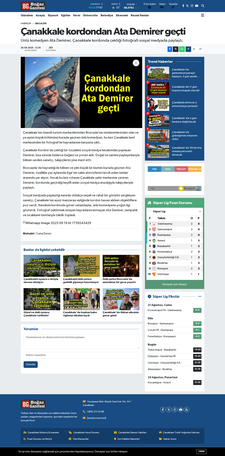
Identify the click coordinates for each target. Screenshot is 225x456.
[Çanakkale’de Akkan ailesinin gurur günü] (121, 299)
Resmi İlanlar (140, 15)
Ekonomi (122, 15)
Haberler (26, 23)
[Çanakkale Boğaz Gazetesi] (33, 6)
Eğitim (65, 15)
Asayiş (40, 15)
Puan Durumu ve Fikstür (39, 439)
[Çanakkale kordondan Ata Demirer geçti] (81, 92)
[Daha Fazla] (188, 49)
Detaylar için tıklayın (174, 284)
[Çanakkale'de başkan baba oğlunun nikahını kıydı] (81, 299)
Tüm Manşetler (81, 439)
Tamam (201, 451)
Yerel (76, 15)
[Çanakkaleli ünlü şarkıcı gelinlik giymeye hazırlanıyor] (81, 265)
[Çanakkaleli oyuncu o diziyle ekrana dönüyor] (42, 265)
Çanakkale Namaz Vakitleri (132, 432)
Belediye (107, 15)
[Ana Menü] (202, 15)
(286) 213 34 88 (95, 411)
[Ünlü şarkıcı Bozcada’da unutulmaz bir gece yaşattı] (121, 265)
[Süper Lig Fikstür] (199, 296)
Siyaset (53, 15)
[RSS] (186, 409)
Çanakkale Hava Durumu (86, 432)
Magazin (40, 23)
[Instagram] (174, 409)
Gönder (31, 364)
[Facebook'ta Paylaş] (170, 49)
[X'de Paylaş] (175, 49)
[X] (168, 409)
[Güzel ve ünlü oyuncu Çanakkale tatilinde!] (42, 299)
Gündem (27, 15)
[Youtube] (180, 409)
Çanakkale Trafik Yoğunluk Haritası (181, 432)
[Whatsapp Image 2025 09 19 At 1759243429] (57, 223)
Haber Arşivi (169, 439)
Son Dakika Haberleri (128, 439)
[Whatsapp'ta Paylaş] (182, 49)
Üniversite (90, 15)
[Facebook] (163, 409)
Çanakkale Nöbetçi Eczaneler (43, 432)
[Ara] (202, 6)
